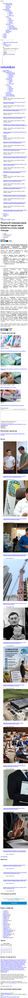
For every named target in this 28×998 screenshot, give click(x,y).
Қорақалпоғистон (21, 969)
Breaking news (6, 9)
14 (7, 949)
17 (1, 951)
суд (7, 967)
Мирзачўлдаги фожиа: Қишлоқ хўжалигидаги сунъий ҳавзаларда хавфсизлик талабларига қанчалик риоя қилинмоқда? (14, 117)
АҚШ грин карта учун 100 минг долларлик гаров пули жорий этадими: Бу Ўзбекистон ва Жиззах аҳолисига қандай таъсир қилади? (15, 125)
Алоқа (4, 43)
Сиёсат (5, 37)
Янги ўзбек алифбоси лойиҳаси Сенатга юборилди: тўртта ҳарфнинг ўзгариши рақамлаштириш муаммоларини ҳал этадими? (15, 210)
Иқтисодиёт (11, 26)
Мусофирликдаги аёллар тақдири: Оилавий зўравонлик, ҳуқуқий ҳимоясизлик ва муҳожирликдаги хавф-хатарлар (14, 172)
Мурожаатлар (6, 914)
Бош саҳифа (6, 70)
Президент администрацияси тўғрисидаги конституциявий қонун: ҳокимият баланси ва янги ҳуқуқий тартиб (14, 766)
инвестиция (17, 964)
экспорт (2, 969)
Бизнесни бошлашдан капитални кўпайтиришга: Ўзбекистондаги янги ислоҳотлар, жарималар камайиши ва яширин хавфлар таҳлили (15, 157)
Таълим (10, 12)
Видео (10, 19)
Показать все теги (5, 970)
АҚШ (22, 959)
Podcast (7, 8)
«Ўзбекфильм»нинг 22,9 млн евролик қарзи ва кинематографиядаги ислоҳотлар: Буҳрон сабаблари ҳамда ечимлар (15, 150)
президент (11, 965)
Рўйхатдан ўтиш (7, 44)
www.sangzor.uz (12, 982)
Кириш (7, 46)
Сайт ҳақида (9, 996)
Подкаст (5, 936)
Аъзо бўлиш (14, 903)
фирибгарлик (13, 968)
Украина (10, 963)
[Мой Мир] (5, 241)
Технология (6, 932)
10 (1, 949)
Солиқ (24, 962)
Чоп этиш (5, 237)
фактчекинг (6, 968)
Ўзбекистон (3, 219)
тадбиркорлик (20, 967)
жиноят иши (11, 964)
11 (2, 949)
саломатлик (3, 967)
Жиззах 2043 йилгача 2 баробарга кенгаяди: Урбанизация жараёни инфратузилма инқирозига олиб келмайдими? (14, 110)
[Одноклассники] (3, 241)
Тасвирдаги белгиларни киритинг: (9, 421)
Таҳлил (5, 35)
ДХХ (25, 959)
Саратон (21, 962)
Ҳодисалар (5, 935)
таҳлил (25, 967)
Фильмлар (11, 20)
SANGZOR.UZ (8, 67)
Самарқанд (16, 962)
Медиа (7, 16)
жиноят (6, 964)
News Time (8, 7)
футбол (17, 968)
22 (9, 951)
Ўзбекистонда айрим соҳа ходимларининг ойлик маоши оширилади (12, 405)
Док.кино (11, 22)
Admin (4, 233)
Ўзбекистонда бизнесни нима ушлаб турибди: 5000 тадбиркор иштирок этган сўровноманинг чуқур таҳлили (13, 685)
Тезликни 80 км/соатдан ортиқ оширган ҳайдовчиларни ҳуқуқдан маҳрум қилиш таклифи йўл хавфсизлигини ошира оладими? (14, 203)
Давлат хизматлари (13, 29)
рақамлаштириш (18, 965)
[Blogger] (9, 241)
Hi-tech (7, 32)
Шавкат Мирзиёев (20, 963)
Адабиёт (5, 910)
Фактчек (8, 5)
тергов (2, 968)
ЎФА (2, 959)
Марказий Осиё (7, 961)
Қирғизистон (7, 969)
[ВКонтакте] (1, 241)
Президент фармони (5, 962)
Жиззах (5, 36)
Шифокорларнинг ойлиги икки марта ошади (8, 387)
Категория (8, 10)
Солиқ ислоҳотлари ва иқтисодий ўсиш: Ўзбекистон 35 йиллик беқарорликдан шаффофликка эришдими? (14, 808)
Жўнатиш (3, 426)
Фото (10, 18)
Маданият (5, 927)
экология (22, 968)
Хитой (14, 963)
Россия (11, 962)
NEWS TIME (6, 924)
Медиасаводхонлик (7, 3)
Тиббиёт (11, 13)
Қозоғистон (13, 969)
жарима (2, 964)
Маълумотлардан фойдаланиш (10, 42)
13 (6, 949)
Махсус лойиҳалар (7, 71)
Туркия (6, 963)
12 (4, 949)
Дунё (10, 14)
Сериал (10, 21)
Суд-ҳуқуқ (11, 25)
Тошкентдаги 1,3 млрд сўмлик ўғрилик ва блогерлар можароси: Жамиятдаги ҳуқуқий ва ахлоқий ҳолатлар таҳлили (14, 142)
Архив (13, 219)
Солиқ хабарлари (13, 27)
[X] (7, 241)
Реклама (14, 996)
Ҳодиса (5, 213)
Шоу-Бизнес (9, 31)
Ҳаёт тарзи (11, 15)
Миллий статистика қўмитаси (19, 961)
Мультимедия (9, 4)
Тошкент (3, 963)
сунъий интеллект (12, 967)
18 (3, 951)
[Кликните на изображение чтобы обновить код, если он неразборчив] (14, 425)
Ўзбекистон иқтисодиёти (15, 959)
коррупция (6, 965)
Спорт (4, 33)
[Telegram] (11, 241)
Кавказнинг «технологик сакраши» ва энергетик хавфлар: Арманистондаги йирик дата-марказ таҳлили (13, 723)
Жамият (8, 30)
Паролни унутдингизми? (9, 54)
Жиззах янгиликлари (8, 930)
